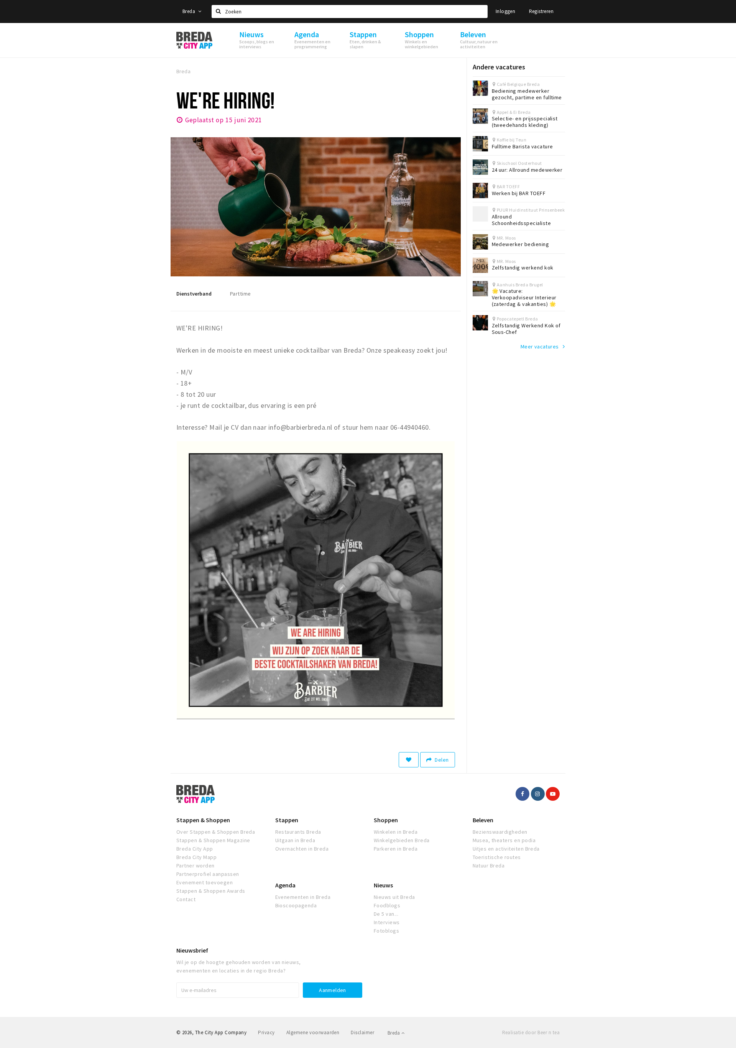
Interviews (387, 922)
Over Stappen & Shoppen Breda (215, 831)
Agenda (285, 885)
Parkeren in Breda (395, 848)
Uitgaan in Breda (295, 840)
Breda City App (194, 848)
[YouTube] (553, 794)
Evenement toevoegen (204, 882)
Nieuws (383, 885)
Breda (189, 11)
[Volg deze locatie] (409, 759)
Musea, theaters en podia (504, 840)
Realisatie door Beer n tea (531, 1032)
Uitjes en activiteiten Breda (506, 848)
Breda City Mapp (196, 857)
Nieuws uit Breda (394, 897)
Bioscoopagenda (296, 905)
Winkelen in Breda (395, 831)
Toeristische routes (497, 857)
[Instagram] (538, 794)
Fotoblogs (386, 930)
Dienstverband (194, 293)
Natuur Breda (489, 865)
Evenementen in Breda (303, 897)
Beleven (483, 820)
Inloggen (505, 11)
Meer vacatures (540, 346)
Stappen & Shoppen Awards (210, 890)
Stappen (286, 820)
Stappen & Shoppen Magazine (213, 840)
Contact (186, 899)
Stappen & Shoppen (203, 820)
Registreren (541, 11)
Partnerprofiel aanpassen (207, 874)
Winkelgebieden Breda (402, 840)
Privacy (266, 1032)
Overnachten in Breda (302, 848)
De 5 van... (386, 913)
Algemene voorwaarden (313, 1032)
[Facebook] (522, 794)
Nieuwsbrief (192, 950)
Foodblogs (387, 905)
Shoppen (386, 820)
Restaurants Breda (298, 831)
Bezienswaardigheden (500, 831)
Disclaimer (362, 1032)
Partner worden (195, 865)
